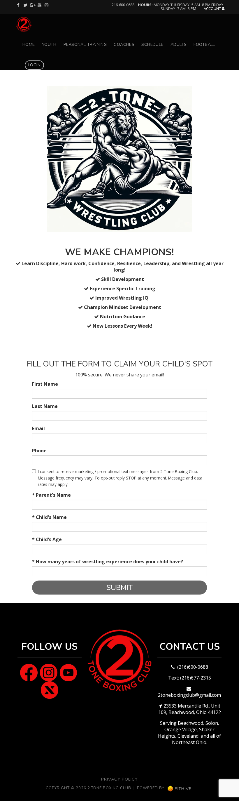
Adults (179, 44)
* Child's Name (49, 517)
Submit (119, 587)
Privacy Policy (119, 779)
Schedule (152, 44)
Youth (49, 44)
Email (38, 428)
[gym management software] (179, 788)
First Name (45, 384)
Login (34, 65)
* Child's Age (47, 539)
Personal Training (85, 44)
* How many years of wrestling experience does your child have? (107, 561)
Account (213, 9)
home (28, 44)
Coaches (124, 44)
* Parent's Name (51, 495)
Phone (39, 450)
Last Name (45, 406)
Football (204, 44)
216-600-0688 (123, 4)
